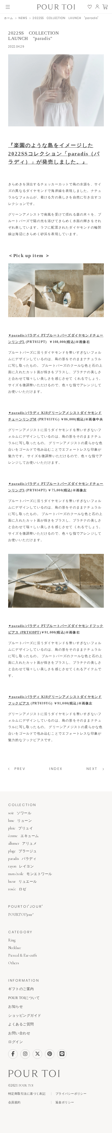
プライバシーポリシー (70, 1093)
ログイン (15, 1042)
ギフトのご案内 (21, 989)
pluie (20, 828)
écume (23, 836)
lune (20, 820)
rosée (17, 889)
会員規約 (14, 1102)
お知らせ (15, 1006)
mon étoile (30, 874)
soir (19, 813)
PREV (20, 768)
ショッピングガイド (24, 1015)
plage (22, 851)
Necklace (14, 947)
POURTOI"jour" (20, 914)
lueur (22, 881)
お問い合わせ (19, 1033)
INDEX (56, 768)
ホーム (8, 18)
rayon (21, 866)
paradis (22, 858)
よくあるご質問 (21, 1024)
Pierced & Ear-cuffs (22, 955)
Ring (11, 940)
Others (13, 963)
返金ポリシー (64, 1102)
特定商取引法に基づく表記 (26, 1093)
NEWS (22, 18)
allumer (22, 843)
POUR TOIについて (24, 998)
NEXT (92, 768)
